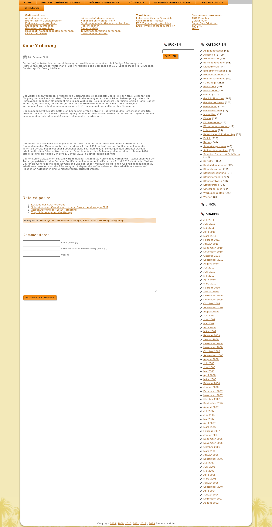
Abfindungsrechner (36, 18)
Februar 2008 (211, 383)
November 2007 (213, 395)
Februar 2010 (211, 287)
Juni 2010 (209, 271)
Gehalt (207, 94)
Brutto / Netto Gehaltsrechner (43, 20)
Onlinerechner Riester (149, 20)
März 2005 (209, 478)
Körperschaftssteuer (216, 126)
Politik (207, 138)
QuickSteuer (199, 20)
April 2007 (209, 423)
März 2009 (209, 331)
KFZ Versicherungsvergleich (153, 23)
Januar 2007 (211, 435)
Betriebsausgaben (214, 62)
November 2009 (213, 299)
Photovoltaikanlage (69, 220)
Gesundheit (210, 106)
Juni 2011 (209, 224)
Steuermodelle (89, 28)
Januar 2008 (211, 387)
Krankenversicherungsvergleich (155, 25)
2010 (128, 523)
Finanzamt (209, 86)
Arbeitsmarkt (211, 58)
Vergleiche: (143, 15)
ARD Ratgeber (200, 18)
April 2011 (209, 232)
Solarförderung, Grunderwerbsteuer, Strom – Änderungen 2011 (69, 207)
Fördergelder (48, 220)
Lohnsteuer (210, 130)
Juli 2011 (208, 220)
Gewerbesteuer (212, 110)
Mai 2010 (208, 275)
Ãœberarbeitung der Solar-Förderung (54, 209)
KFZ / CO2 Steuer (36, 33)
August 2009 (211, 311)
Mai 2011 (208, 228)
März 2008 (209, 379)
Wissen (207, 197)
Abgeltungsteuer (213, 50)
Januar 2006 (211, 455)
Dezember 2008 (213, 343)
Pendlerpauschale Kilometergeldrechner (105, 23)
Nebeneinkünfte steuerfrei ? (98, 20)
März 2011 (209, 236)
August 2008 (211, 359)
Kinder (207, 118)
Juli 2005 (208, 463)
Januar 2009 (211, 339)
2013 (152, 523)
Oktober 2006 (211, 447)
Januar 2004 (211, 494)
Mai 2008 (208, 371)
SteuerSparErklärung (204, 23)
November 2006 (213, 443)
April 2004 (209, 491)
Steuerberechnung (214, 173)
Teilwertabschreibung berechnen (101, 31)
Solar (86, 220)
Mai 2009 (208, 323)
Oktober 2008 (211, 351)
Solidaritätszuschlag (215, 150)
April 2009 (209, 327)
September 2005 (213, 459)
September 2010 (213, 259)
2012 (143, 523)
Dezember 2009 (213, 295)
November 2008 (213, 347)
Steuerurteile (211, 185)
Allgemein (209, 54)
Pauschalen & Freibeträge (219, 134)
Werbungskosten (213, 193)
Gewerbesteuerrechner (39, 28)
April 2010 (209, 279)
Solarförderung (39, 46)
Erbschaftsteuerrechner (40, 25)
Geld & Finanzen (213, 98)
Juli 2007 (208, 411)
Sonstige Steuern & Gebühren (221, 154)
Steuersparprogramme (206, 15)
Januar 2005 (211, 482)
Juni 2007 (209, 415)
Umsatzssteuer (212, 189)
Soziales (208, 161)
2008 (113, 523)
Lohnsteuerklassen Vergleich (154, 18)
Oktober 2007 (211, 399)
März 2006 (209, 451)
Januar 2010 (211, 291)
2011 (136, 523)
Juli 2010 (208, 267)
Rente (207, 142)
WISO (195, 28)
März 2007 (209, 427)
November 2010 (213, 251)
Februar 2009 (211, 335)
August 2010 (211, 263)
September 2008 (213, 355)
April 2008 (209, 375)
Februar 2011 (211, 239)
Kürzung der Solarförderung (48, 204)
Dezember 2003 (213, 498)
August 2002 (211, 502)
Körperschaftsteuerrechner (97, 18)
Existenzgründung (214, 78)
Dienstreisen (211, 66)
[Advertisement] (89, 81)
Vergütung (117, 220)
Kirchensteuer (212, 122)
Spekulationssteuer (215, 165)
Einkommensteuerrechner (41, 23)
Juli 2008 (208, 363)
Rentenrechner (90, 25)
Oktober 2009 (211, 303)
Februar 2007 (211, 431)
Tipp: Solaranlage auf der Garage (51, 212)
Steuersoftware (212, 181)
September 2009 (213, 307)
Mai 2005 (208, 471)
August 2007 (211, 407)
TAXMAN (197, 25)
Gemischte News (213, 102)
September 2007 (213, 403)
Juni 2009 (209, 319)
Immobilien (209, 114)
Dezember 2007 (213, 391)
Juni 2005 (209, 466)
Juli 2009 (208, 315)
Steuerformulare (213, 177)
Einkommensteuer (214, 70)
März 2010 (209, 283)
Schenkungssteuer (214, 146)
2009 (121, 523)
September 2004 (213, 486)
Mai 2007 (208, 419)
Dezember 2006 (213, 439)
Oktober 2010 (211, 255)
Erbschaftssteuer (214, 74)
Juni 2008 (209, 367)
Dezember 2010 (213, 248)
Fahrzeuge (210, 82)
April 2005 (209, 475)
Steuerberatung (212, 169)
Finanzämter (211, 90)
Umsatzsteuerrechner (94, 33)
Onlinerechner (34, 15)
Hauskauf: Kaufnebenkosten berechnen (49, 31)
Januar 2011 (210, 244)
